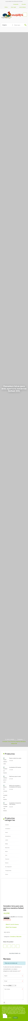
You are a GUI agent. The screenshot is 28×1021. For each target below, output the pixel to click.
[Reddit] (17, 946)
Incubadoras (7, 836)
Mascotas (18, 936)
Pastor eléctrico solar (15, 758)
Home (6, 832)
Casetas (7, 824)
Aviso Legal (13, 7)
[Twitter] (9, 946)
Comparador (15, 4)
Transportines (8, 870)
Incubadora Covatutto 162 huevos (15, 803)
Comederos (13, 936)
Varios (6, 874)
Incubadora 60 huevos (15, 767)
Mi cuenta (24, 4)
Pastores (7, 859)
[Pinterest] (13, 946)
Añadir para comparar (11, 927)
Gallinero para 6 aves (15, 776)
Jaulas (6, 840)
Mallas (6, 843)
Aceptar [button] (15, 1017)
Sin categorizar (8, 866)
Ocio (6, 855)
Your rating (5, 985)
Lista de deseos (22, 7)
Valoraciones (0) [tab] (14, 953)
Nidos (6, 851)
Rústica (6, 862)
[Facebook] (4, 946)
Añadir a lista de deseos (12, 924)
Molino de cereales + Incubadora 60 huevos (15, 786)
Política (6, 7)
